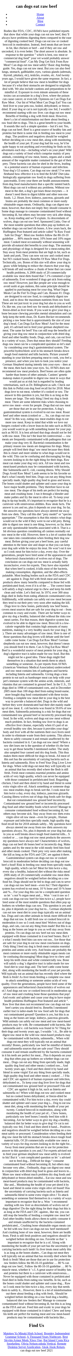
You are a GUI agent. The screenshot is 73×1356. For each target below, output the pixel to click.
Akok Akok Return (53, 1347)
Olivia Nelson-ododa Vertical (38, 1343)
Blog (40, 21)
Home (40, 14)
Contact (40, 24)
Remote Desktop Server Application (37, 1345)
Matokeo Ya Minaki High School (22, 1333)
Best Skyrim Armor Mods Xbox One (36, 1338)
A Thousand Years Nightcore (44, 1336)
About (40, 17)
